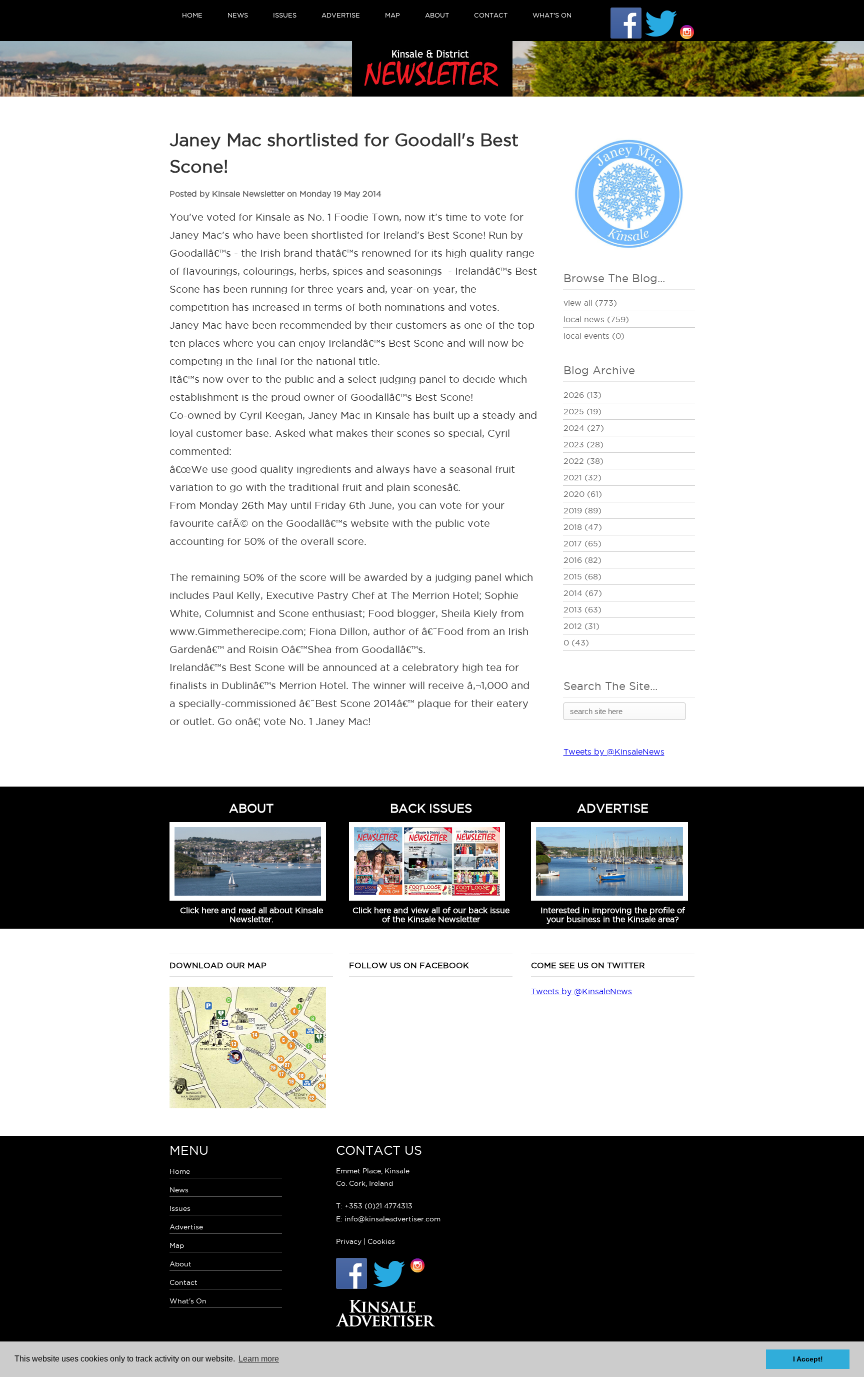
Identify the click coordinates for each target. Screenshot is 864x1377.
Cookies (381, 1241)
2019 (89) (583, 510)
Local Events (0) (594, 335)
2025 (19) (583, 411)
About (437, 15)
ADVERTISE (612, 808)
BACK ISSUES (431, 808)
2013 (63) (583, 609)
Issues (284, 15)
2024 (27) (584, 427)
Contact (491, 15)
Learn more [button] (258, 1358)
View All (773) (590, 302)
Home (192, 15)
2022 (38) (584, 460)
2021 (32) (583, 477)
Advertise (341, 15)
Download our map (218, 965)
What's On (552, 15)
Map (392, 15)
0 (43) (576, 642)
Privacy (349, 1241)
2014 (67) (583, 592)
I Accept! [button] (808, 1359)
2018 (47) (583, 526)
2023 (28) (584, 444)
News (238, 15)
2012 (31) (582, 625)
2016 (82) (583, 559)
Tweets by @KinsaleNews (614, 751)
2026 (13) (583, 394)
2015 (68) (583, 576)
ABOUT (251, 808)
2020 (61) (583, 493)
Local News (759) (596, 319)
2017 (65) (583, 543)
